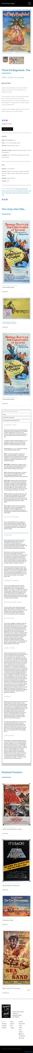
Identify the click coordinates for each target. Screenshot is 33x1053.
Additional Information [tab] (10, 411)
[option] (16, 31)
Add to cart (7, 129)
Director (21, 1031)
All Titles (21, 1021)
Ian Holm (14, 190)
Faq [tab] (4, 414)
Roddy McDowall (17, 192)
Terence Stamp (25, 192)
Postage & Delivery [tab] (8, 417)
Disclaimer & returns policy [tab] (11, 420)
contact (15, 448)
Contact (12, 1027)
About (11, 1021)
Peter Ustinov (9, 192)
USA (3, 194)
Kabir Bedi (19, 190)
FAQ (11, 1025)
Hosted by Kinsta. (29, 1051)
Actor (20, 1029)
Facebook (4, 1023)
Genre (20, 1025)
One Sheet (25, 190)
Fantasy (4, 190)
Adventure (18, 188)
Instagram (4, 1025)
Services (12, 1023)
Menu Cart (21, 1038)
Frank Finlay (9, 190)
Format (20, 1027)
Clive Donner (24, 188)
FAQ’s (24, 440)
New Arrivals (22, 1023)
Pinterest (4, 1027)
